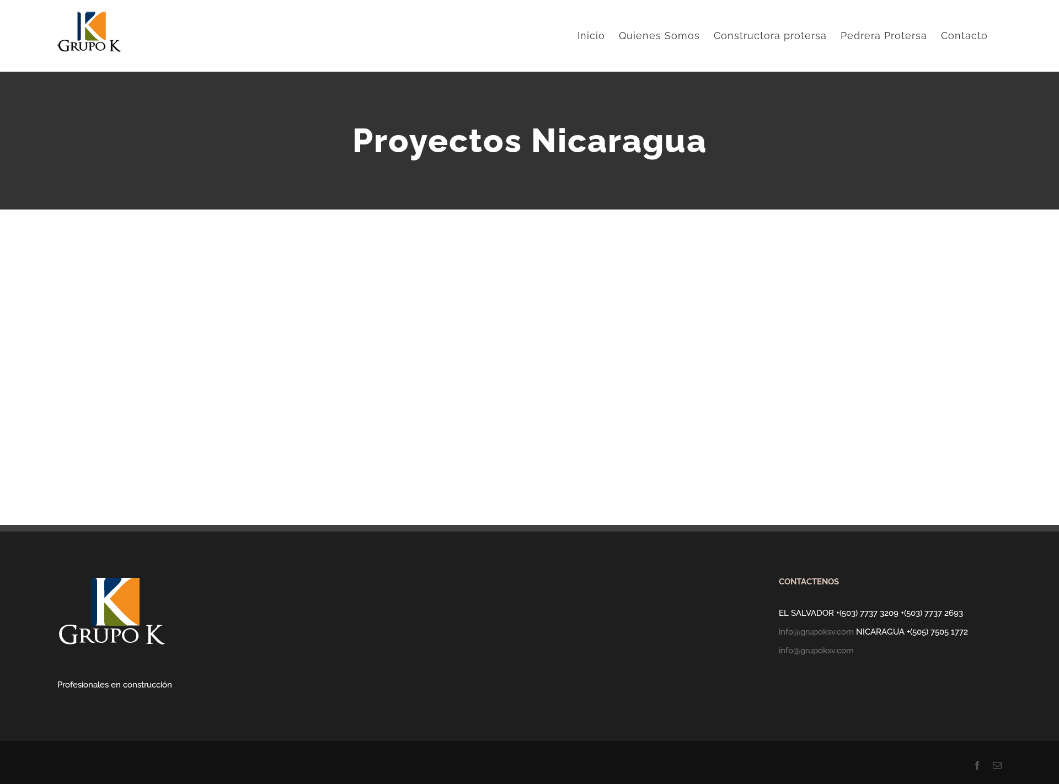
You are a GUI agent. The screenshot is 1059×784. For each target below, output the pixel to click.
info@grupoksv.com (816, 632)
